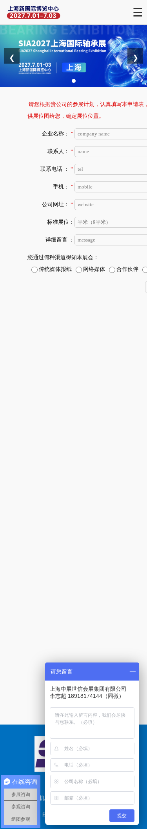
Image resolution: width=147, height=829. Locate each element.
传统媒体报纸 (55, 269)
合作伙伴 (127, 269)
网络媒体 (94, 269)
